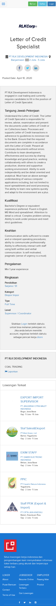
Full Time (10, 304)
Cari (34, 4)
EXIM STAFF (29, 452)
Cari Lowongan (26, 593)
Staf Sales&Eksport (33, 428)
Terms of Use (8, 595)
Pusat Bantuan (9, 585)
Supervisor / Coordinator (18, 313)
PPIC (24, 479)
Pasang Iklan (43, 579)
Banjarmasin (17, 60)
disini (40, 337)
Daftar (42, 4)
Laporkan (12, 371)
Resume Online (26, 579)
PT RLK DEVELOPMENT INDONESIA (28, 56)
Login (51, 4)
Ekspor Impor (12, 295)
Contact (6, 590)
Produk (40, 585)
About (5, 579)
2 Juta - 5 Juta (37, 60)
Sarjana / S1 (11, 286)
